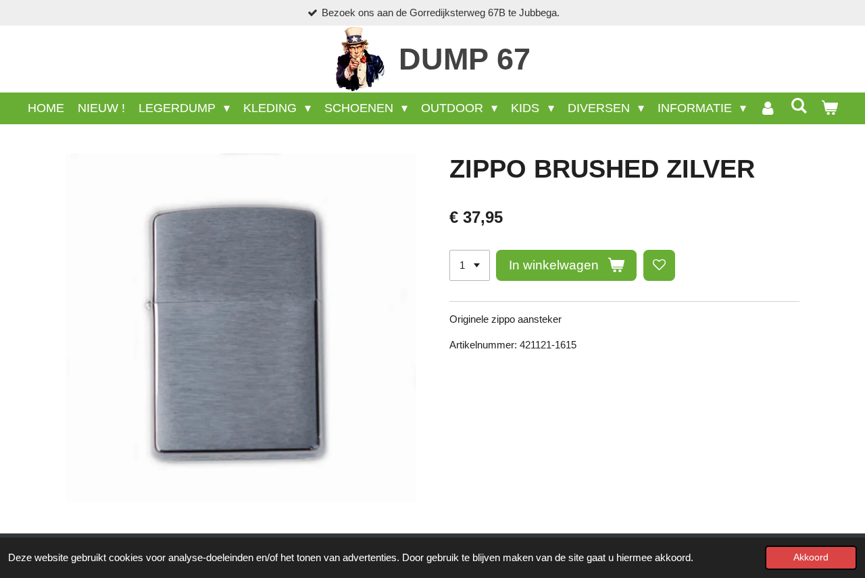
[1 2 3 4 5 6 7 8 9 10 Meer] (469, 266)
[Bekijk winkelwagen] (829, 108)
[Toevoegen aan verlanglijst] (659, 266)
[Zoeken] (798, 106)
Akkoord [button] (811, 557)
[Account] (768, 108)
